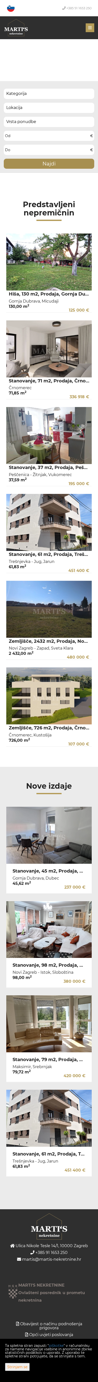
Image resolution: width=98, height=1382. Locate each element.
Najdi (49, 164)
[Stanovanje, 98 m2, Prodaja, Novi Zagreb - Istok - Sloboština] (49, 929)
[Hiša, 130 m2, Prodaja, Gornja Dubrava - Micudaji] (49, 262)
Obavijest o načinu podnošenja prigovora (51, 1325)
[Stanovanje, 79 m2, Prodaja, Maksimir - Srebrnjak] (49, 1023)
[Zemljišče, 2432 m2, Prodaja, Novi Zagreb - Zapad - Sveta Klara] (49, 609)
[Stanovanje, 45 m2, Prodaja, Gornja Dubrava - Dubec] (49, 835)
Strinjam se (17, 1367)
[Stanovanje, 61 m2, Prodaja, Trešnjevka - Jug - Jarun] (49, 522)
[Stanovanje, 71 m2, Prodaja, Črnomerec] (49, 348)
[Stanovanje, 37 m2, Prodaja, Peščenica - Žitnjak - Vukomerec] (49, 435)
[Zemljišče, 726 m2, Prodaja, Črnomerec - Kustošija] (49, 695)
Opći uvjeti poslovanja (51, 1334)
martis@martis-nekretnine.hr (51, 1259)
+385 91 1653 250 (79, 8)
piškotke (56, 1345)
